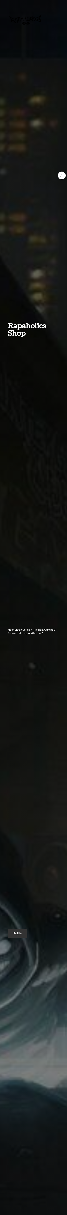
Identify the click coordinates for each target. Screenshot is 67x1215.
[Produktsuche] (62, 175)
